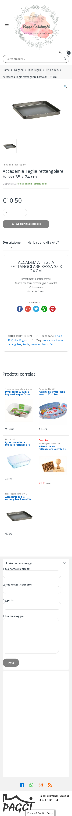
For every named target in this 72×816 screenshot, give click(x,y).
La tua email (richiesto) (17, 584)
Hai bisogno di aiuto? (43, 242)
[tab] (11, 244)
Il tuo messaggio (13, 616)
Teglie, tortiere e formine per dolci (19, 390)
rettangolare (14, 344)
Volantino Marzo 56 (41, 344)
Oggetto (8, 600)
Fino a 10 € (52, 69)
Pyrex (41, 389)
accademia (49, 340)
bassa (59, 340)
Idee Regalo (34, 69)
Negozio (19, 69)
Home (6, 69)
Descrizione (11, 242)
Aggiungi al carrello (28, 223)
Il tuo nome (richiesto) (16, 569)
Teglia (26, 344)
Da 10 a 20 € (50, 389)
